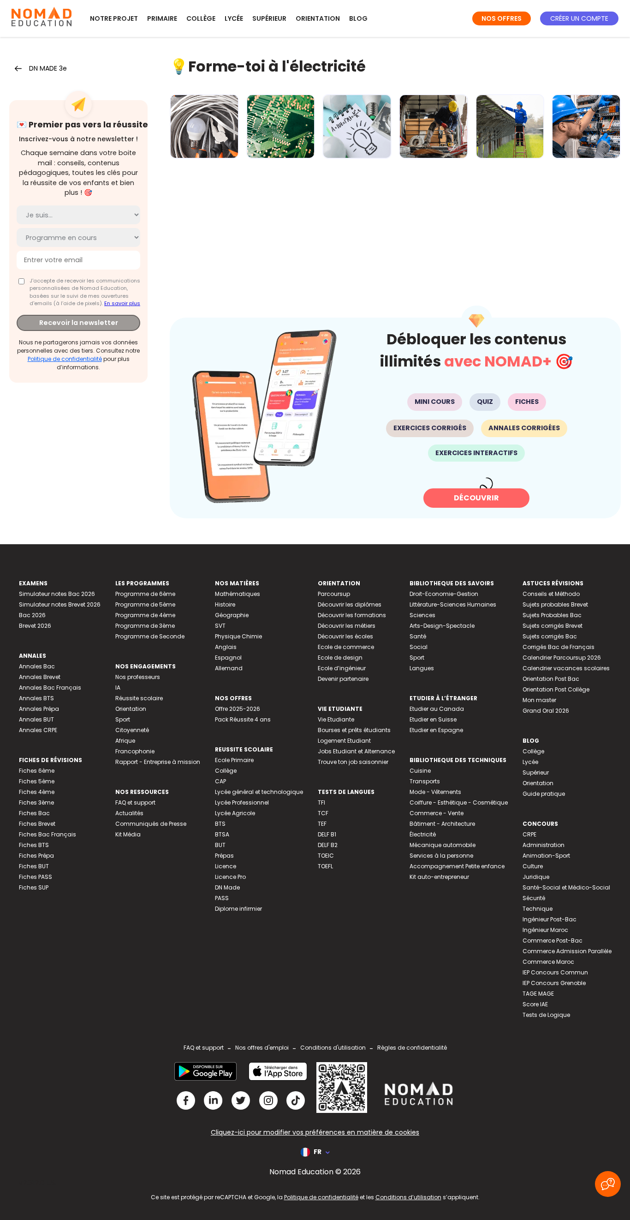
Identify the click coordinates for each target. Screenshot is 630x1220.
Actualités (129, 813)
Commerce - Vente (437, 813)
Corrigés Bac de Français (558, 647)
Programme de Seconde (149, 636)
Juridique (536, 877)
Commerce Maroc (548, 962)
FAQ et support (135, 802)
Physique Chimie (238, 636)
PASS (222, 898)
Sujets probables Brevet (555, 604)
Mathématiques (237, 594)
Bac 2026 (32, 615)
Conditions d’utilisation (408, 1197)
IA (117, 687)
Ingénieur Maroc (545, 930)
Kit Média (128, 834)
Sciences (422, 615)
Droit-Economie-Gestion (444, 594)
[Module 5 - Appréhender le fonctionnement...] (510, 126)
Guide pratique (544, 794)
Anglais (226, 647)
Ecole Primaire (234, 760)
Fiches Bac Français (47, 834)
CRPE (529, 834)
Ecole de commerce (346, 647)
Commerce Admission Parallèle (567, 951)
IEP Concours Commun (555, 972)
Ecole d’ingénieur (342, 668)
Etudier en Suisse (433, 719)
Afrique (125, 741)
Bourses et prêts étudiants (354, 730)
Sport (122, 719)
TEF (322, 824)
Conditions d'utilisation (333, 1048)
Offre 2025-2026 (237, 709)
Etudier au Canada (437, 709)
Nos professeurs (137, 677)
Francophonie (135, 751)
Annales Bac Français (50, 687)
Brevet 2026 (35, 626)
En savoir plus (122, 303)
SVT (220, 626)
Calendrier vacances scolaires (566, 668)
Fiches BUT (34, 866)
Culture (533, 866)
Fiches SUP (33, 887)
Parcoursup (334, 594)
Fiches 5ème (36, 781)
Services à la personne (441, 855)
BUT (220, 845)
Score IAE (535, 1004)
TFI (321, 802)
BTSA (222, 834)
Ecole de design (340, 657)
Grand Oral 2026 (546, 711)
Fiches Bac (34, 813)
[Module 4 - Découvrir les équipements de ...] (433, 126)
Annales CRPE (38, 730)
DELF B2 (328, 845)
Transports (425, 781)
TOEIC (326, 855)
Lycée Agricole (235, 813)
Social (419, 647)
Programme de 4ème (145, 615)
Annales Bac (37, 666)
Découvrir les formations (352, 615)
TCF (323, 813)
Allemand (229, 668)
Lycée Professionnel (242, 802)
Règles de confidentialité (412, 1048)
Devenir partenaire (343, 679)
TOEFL (325, 866)
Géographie (232, 615)
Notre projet (114, 18)
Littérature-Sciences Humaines (453, 604)
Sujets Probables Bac (552, 615)
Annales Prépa (39, 709)
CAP (220, 781)
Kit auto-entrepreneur (439, 877)
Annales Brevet (39, 677)
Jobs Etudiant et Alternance (356, 751)
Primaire (162, 18)
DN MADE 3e (48, 68)
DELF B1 (327, 834)
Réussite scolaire (139, 698)
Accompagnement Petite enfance (457, 866)
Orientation (318, 18)
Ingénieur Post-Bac (550, 919)
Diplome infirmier (238, 909)
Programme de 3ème (145, 626)
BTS (220, 824)
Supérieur (269, 18)
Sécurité (534, 898)
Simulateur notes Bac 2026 (57, 594)
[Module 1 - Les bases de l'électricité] (204, 126)
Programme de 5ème (145, 604)
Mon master (539, 700)
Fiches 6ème (36, 771)
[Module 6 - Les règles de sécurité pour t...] (586, 126)
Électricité (423, 834)
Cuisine (420, 771)
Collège (200, 18)
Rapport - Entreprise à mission (157, 762)
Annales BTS (36, 698)
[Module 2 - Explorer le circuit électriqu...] (280, 126)
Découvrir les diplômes (349, 604)
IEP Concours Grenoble (554, 983)
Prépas (224, 855)
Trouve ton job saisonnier (353, 762)
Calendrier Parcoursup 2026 (562, 657)
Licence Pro (230, 877)
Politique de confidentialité (65, 359)
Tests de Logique (546, 1015)
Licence (225, 866)
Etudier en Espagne (436, 730)
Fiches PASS (35, 877)
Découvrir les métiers (346, 626)
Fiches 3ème (36, 802)
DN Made (227, 887)
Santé (418, 636)
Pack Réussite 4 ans (243, 719)
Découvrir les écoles (345, 636)
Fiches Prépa (36, 855)
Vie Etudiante (336, 719)
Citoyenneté (132, 730)
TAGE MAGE (538, 994)
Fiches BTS (34, 845)
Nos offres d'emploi (262, 1048)
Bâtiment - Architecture (442, 824)
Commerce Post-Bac (552, 940)
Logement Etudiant (344, 741)
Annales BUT (36, 719)
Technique (538, 909)
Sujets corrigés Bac (550, 636)
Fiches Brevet (37, 824)
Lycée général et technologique (259, 792)
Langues (422, 668)
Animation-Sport (546, 855)
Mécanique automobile (442, 845)
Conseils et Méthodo (551, 594)
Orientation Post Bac (551, 679)
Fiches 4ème (36, 792)
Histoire (225, 604)
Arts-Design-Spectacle (442, 626)
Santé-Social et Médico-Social (566, 887)
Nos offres (501, 18)
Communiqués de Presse (150, 824)
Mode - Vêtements (435, 792)
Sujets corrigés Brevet (552, 626)
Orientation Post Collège (556, 689)
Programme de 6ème (145, 594)
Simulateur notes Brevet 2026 (60, 604)
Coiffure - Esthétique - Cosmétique (459, 802)
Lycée (234, 18)
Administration (544, 845)
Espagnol (228, 657)
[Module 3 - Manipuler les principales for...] (357, 126)
